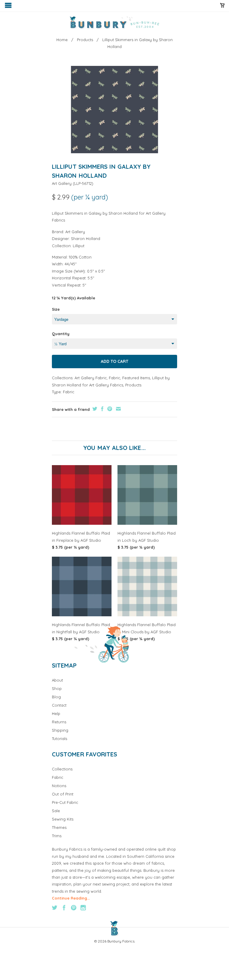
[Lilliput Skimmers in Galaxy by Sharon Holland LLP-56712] (114, 109)
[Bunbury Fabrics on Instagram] (83, 907)
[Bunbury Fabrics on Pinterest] (73, 907)
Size (56, 309)
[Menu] (8, 6)
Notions (59, 785)
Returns (59, 721)
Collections (62, 769)
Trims (56, 835)
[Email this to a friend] (117, 408)
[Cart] (222, 8)
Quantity (60, 333)
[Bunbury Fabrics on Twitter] (54, 907)
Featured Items (136, 377)
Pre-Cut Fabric (65, 802)
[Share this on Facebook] (101, 408)
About (57, 680)
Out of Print (62, 794)
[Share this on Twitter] (94, 408)
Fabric (114, 377)
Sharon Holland (85, 238)
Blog (56, 696)
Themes (59, 827)
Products (133, 385)
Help (56, 713)
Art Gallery (62, 183)
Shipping (60, 730)
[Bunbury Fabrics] (114, 22)
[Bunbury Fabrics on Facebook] (64, 907)
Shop (57, 688)
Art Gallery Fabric (91, 377)
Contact (59, 705)
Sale (56, 810)
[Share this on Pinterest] (109, 408)
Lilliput (78, 245)
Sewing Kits (62, 819)
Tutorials (59, 738)
